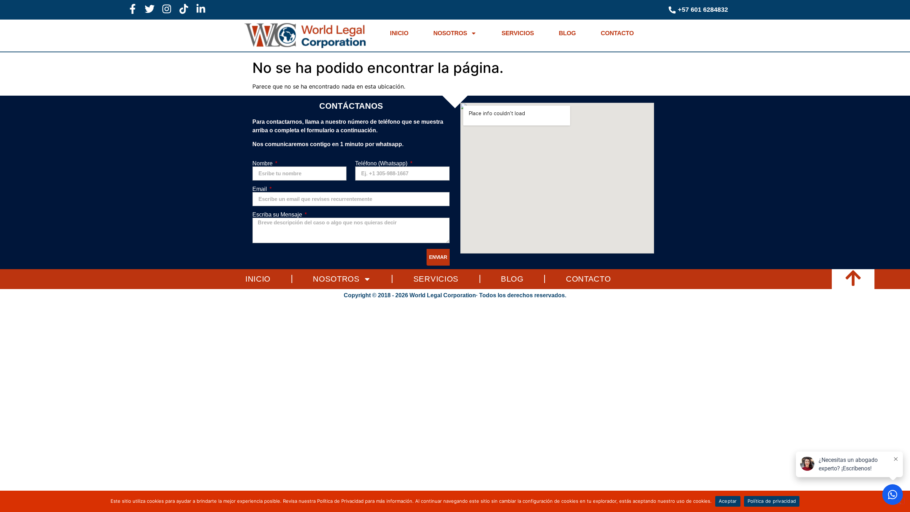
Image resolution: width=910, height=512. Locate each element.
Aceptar (728, 501)
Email (260, 189)
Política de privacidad (772, 501)
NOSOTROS (450, 33)
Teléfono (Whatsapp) (382, 163)
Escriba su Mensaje (278, 215)
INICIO (399, 33)
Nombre (263, 163)
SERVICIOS (518, 33)
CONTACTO (617, 33)
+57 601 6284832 (703, 9)
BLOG (567, 33)
